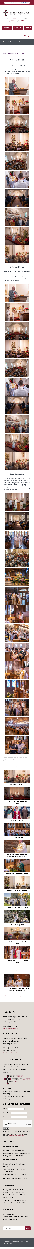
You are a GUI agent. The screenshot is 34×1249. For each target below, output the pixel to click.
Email (5, 1109)
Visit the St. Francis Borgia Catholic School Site (17, 2)
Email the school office (10, 1053)
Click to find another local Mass (15, 1178)
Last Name (7, 1117)
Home (5, 42)
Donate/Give (17, 27)
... (0, 1248)
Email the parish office (10, 1029)
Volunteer (28, 27)
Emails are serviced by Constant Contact (16, 1135)
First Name (7, 1113)
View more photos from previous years (17, 996)
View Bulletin (7, 27)
